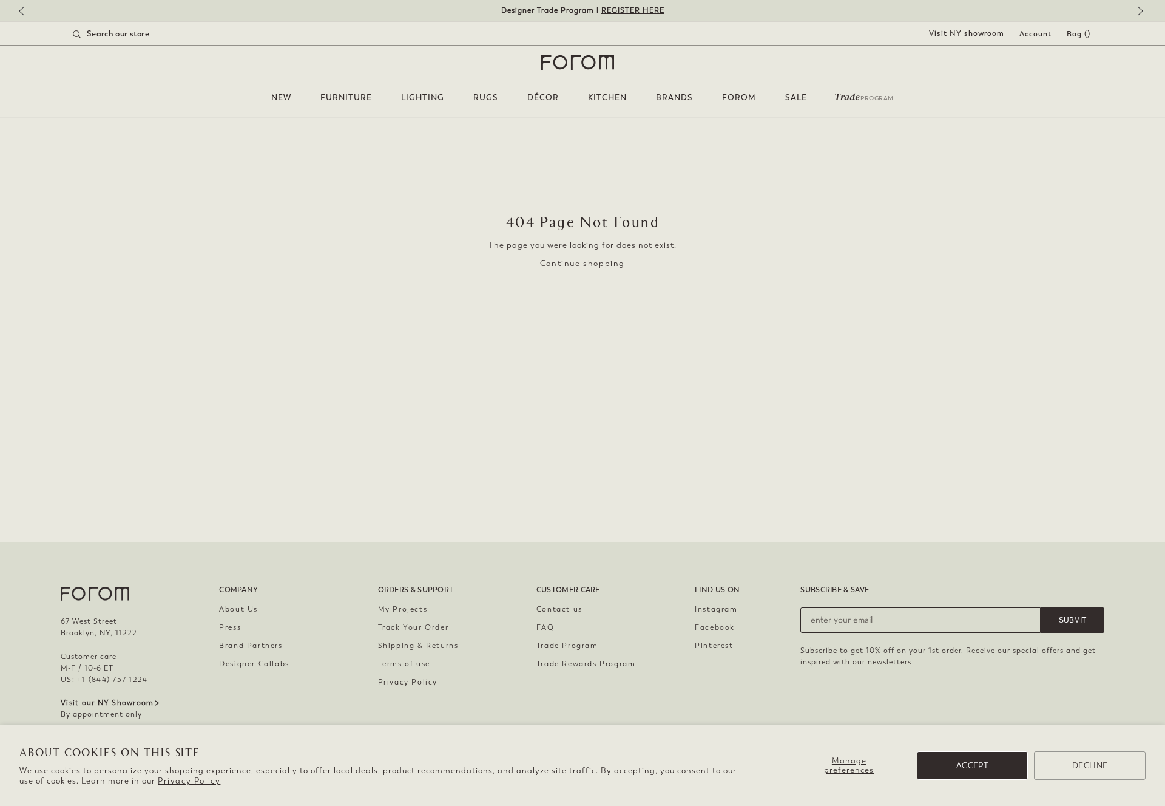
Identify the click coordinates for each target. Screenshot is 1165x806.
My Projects (403, 609)
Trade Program (567, 645)
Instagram (716, 609)
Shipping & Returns (418, 645)
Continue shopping (582, 263)
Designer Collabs (254, 664)
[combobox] (126, 34)
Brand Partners (250, 645)
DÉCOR (543, 97)
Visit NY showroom (966, 33)
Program (864, 96)
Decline (1089, 765)
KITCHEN (607, 97)
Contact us (559, 609)
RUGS (485, 97)
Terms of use (404, 664)
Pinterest (714, 645)
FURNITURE (346, 97)
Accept (972, 765)
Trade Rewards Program (586, 664)
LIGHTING (422, 97)
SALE (796, 97)
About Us (238, 609)
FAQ (545, 627)
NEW (281, 97)
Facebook (715, 627)
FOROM (739, 97)
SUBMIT (1072, 620)
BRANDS (674, 97)
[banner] (582, 10)
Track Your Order (413, 627)
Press (230, 627)
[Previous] (27, 11)
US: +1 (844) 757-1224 (104, 679)
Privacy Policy (189, 780)
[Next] (1138, 11)
